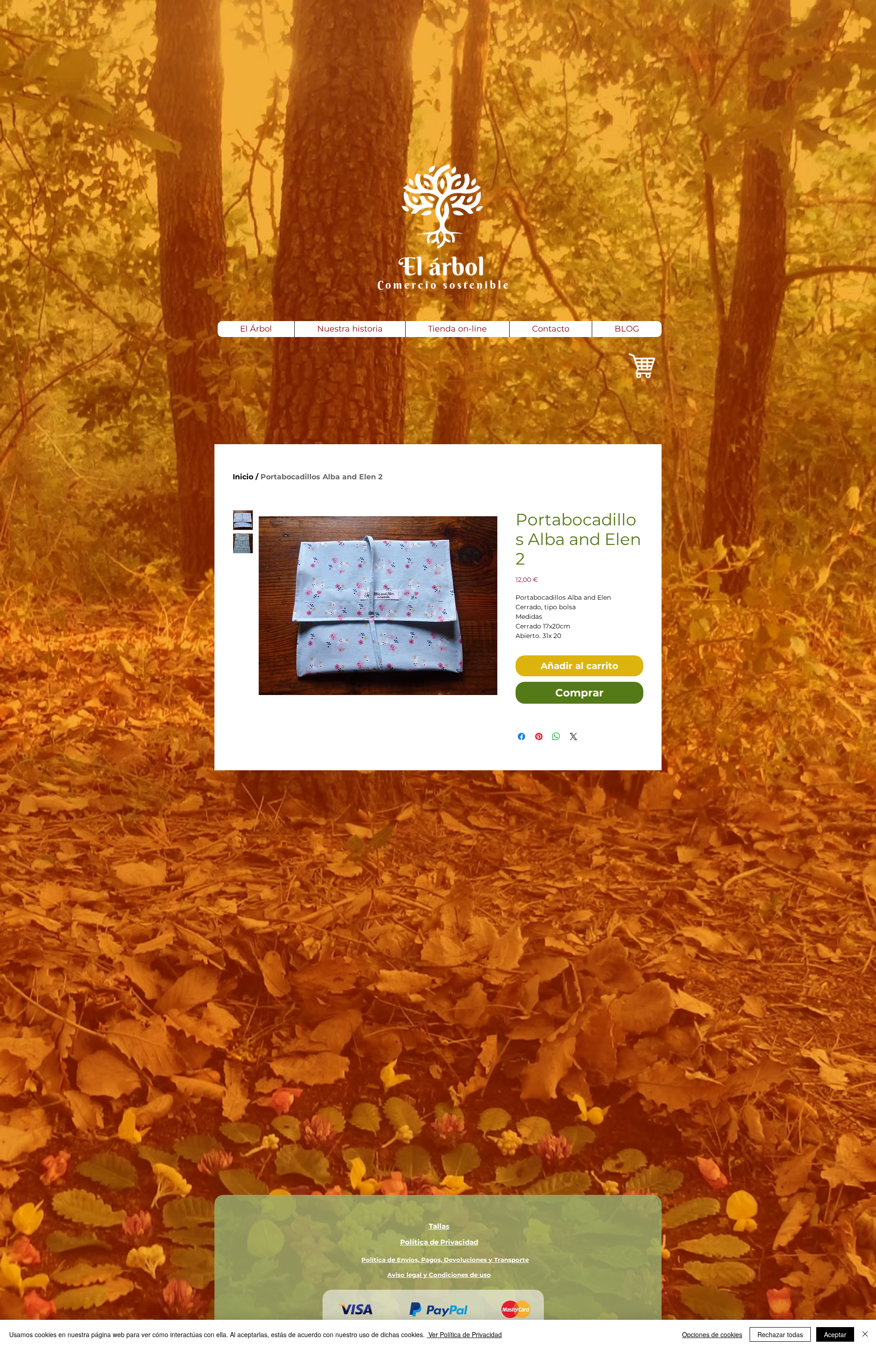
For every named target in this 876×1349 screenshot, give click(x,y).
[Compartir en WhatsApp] (556, 736)
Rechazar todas (780, 1334)
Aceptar (835, 1334)
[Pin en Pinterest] (538, 736)
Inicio (243, 476)
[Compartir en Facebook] (521, 736)
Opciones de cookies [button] (712, 1334)
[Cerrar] (865, 1334)
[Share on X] (573, 736)
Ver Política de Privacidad (464, 1334)
